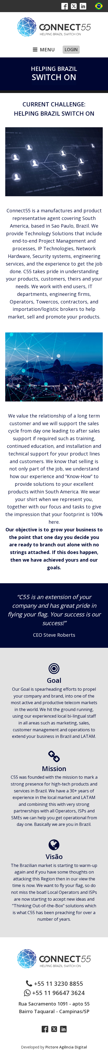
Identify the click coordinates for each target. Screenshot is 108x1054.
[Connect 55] (54, 27)
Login (71, 49)
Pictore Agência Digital (66, 1047)
